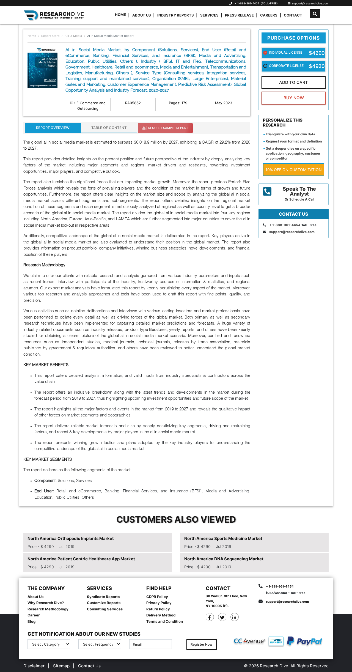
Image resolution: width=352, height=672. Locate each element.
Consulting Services (105, 609)
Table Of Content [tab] (109, 127)
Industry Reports (175, 15)
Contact (293, 15)
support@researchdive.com (309, 3)
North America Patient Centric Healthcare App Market (81, 558)
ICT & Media (73, 36)
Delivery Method (160, 615)
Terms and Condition (164, 621)
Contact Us (89, 665)
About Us (141, 15)
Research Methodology (48, 609)
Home (120, 14)
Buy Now (294, 97)
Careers (268, 15)
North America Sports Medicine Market (223, 538)
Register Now (201, 644)
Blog (31, 621)
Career (34, 615)
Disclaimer (34, 665)
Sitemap (61, 665)
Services (209, 15)
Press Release (239, 15)
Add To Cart (293, 82)
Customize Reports (103, 602)
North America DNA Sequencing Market (223, 558)
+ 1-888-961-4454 (247, 3)
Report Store (50, 36)
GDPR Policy (157, 596)
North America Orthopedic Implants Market (71, 538)
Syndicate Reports (103, 596)
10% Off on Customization (293, 169)
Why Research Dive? (46, 602)
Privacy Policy (159, 602)
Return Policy (158, 609)
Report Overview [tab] (53, 127)
